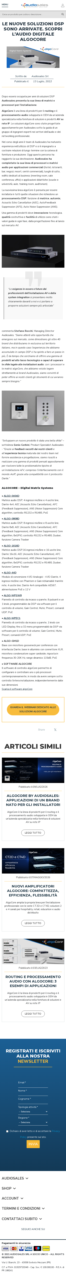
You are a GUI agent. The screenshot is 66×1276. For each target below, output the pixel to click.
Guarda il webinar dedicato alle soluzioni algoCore (33, 709)
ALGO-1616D (11, 545)
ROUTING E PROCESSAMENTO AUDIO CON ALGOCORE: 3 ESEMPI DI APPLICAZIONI (33, 981)
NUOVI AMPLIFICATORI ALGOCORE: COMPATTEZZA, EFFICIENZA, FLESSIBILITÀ (33, 890)
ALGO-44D (10, 572)
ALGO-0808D (11, 518)
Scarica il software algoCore (17, 689)
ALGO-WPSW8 (13, 595)
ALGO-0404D (11, 496)
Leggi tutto (33, 832)
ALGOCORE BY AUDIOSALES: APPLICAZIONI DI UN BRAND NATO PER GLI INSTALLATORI (33, 800)
